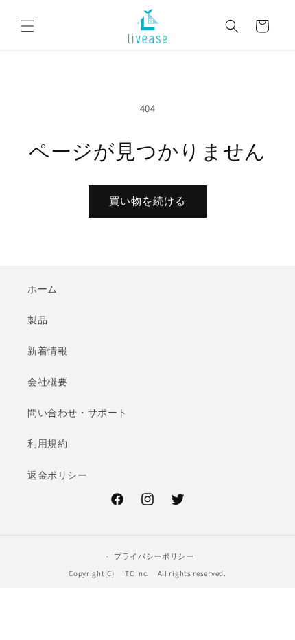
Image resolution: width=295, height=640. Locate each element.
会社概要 (47, 382)
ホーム (42, 289)
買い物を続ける (147, 200)
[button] (27, 26)
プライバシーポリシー (154, 556)
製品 (37, 320)
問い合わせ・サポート (77, 413)
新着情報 (47, 351)
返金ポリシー (57, 475)
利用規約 (47, 443)
